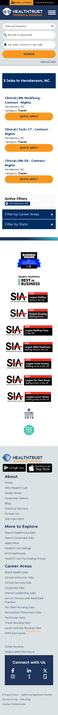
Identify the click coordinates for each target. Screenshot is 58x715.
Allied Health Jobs (16, 572)
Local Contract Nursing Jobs (23, 628)
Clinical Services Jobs (18, 582)
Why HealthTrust (16, 487)
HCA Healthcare (15, 553)
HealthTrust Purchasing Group (25, 558)
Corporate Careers (16, 498)
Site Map (25, 699)
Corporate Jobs (14, 587)
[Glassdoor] (45, 676)
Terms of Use (10, 699)
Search (29, 54)
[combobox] (29, 35)
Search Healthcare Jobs (20, 532)
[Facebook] (13, 670)
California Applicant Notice (36, 694)
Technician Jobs (15, 617)
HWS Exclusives (23, 633)
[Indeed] (29, 676)
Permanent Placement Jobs (23, 612)
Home (9, 482)
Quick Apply (29, 116)
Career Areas (13, 493)
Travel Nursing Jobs (17, 622)
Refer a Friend (22, 2)
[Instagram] (13, 676)
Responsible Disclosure (19, 651)
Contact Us (12, 513)
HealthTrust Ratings (18, 548)
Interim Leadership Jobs (20, 593)
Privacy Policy (10, 694)
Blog (8, 503)
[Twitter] (45, 670)
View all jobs (48, 61)
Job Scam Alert (14, 519)
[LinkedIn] (29, 670)
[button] (29, 214)
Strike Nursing (14, 646)
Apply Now (12, 543)
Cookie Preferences (13, 704)
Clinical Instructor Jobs (19, 577)
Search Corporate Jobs (19, 537)
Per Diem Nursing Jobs (19, 607)
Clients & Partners (44, 2)
